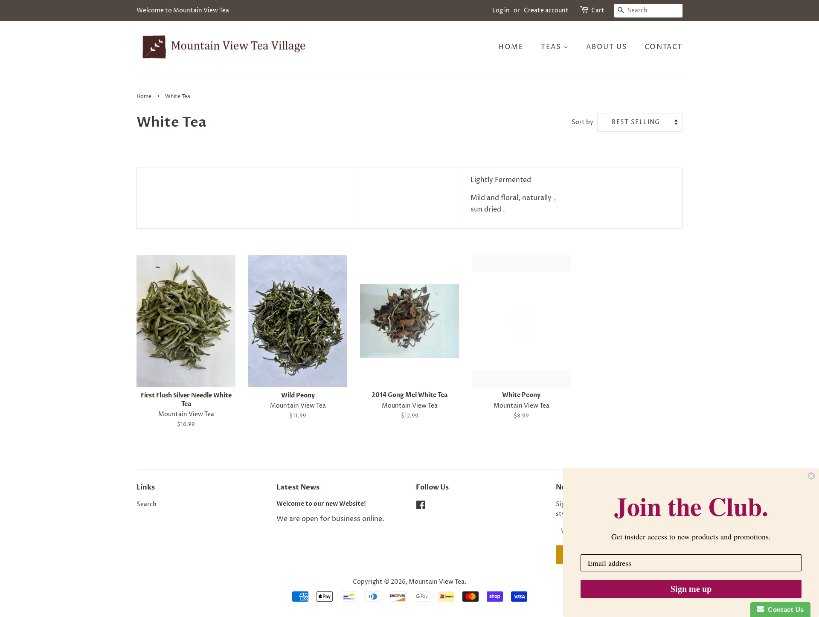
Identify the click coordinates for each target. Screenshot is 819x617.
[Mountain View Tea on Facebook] (421, 507)
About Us (606, 47)
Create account (546, 10)
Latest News (297, 487)
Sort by (582, 122)
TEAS (552, 47)
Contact (663, 47)
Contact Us (784, 609)
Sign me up (691, 588)
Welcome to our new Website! (321, 504)
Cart (597, 10)
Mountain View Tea (437, 582)
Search (146, 504)
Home (510, 47)
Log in (501, 10)
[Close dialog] (811, 476)
